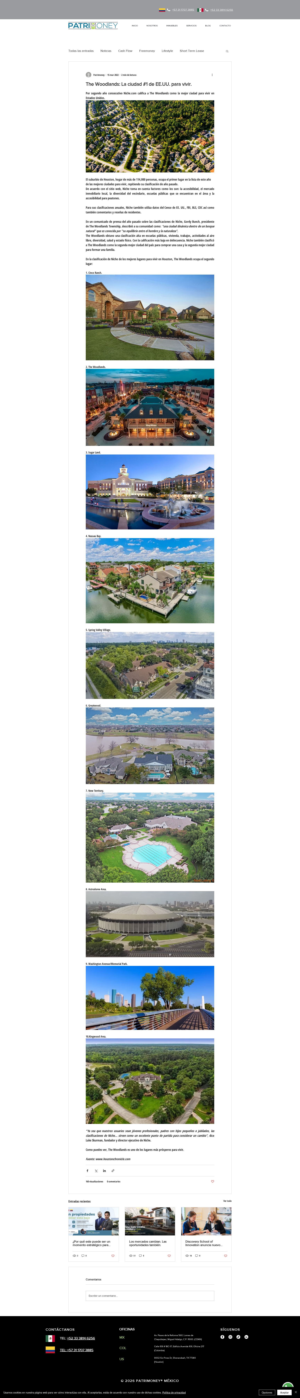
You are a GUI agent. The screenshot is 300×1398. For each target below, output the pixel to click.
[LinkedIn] (246, 1337)
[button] (172, 25)
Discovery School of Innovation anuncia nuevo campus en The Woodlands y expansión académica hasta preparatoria (205, 1243)
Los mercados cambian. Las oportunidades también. (147, 1243)
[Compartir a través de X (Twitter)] (96, 1170)
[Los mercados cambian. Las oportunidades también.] (150, 1221)
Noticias (106, 51)
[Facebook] (222, 1337)
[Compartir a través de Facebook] (87, 1170)
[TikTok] (238, 1337)
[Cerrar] (296, 1392)
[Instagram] (230, 1337)
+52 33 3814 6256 (81, 1338)
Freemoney (147, 51)
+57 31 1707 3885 (80, 1350)
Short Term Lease (192, 51)
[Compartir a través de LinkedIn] (104, 1170)
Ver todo (227, 1200)
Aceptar (284, 1392)
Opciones (267, 1392)
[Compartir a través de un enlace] (113, 1170)
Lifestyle (167, 51)
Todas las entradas (81, 51)
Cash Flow (125, 51)
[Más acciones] (212, 75)
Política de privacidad (174, 1392)
